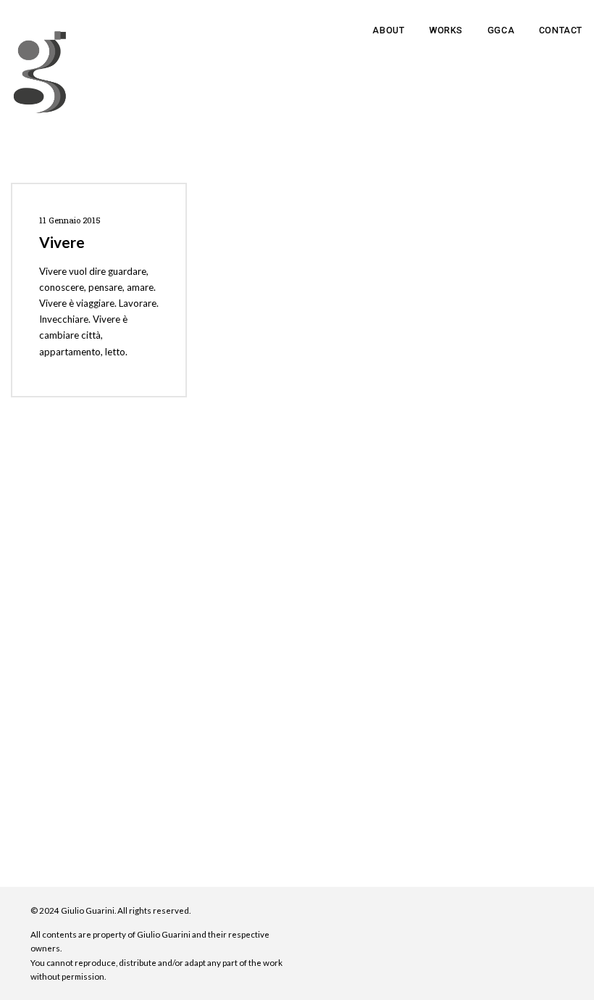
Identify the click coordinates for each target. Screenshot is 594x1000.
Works (446, 30)
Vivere (62, 242)
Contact (560, 30)
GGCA (501, 30)
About (388, 30)
